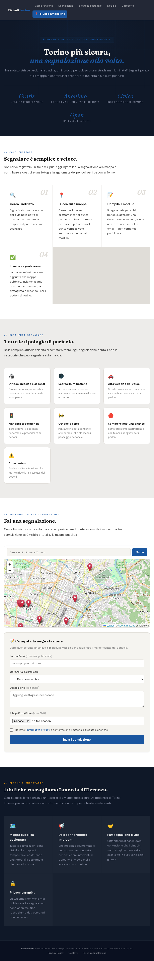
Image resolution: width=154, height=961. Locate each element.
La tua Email (31, 656)
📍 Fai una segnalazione (50, 13)
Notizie (111, 5)
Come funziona (44, 5)
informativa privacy (38, 730)
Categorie (128, 5)
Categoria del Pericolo (24, 672)
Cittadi (19, 10)
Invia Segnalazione (77, 740)
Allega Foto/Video (28, 713)
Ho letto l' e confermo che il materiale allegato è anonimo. (61, 730)
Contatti (73, 953)
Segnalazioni (65, 5)
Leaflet (110, 625)
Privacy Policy (56, 953)
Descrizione (24, 688)
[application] (77, 593)
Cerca (140, 552)
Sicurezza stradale (90, 5)
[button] (28, 603)
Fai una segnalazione (94, 953)
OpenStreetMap (126, 625)
